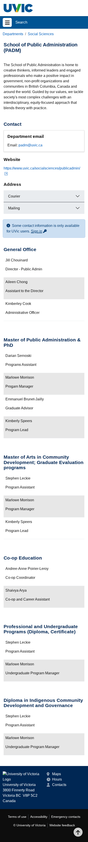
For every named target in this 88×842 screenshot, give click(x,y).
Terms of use (17, 816)
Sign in (39, 231)
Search (21, 22)
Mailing (14, 208)
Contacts (59, 785)
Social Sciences (41, 34)
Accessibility (38, 816)
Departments (13, 34)
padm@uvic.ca (30, 145)
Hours (57, 779)
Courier (14, 196)
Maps (56, 774)
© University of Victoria (29, 825)
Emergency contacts (65, 816)
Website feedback (62, 825)
